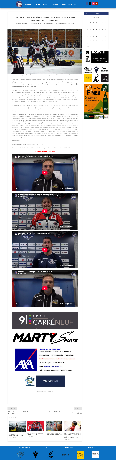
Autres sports (66, 4)
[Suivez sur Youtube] (96, 3)
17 (87, 36)
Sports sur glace (69, 23)
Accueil (28, 4)
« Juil (87, 46)
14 (99, 33)
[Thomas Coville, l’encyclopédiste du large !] (17, 426)
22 (102, 36)
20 (96, 36)
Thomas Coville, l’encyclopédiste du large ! (16, 434)
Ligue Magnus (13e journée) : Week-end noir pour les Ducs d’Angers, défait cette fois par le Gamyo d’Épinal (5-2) (72, 435)
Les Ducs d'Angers (60, 23)
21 (99, 36)
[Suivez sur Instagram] (93, 3)
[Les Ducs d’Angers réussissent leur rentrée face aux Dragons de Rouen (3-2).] (44, 51)
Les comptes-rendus (49, 23)
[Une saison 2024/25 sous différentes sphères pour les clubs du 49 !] (54, 426)
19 (93, 36)
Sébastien (24, 23)
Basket (45, 4)
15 (102, 33)
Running (55, 4)
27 (96, 40)
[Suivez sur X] (90, 3)
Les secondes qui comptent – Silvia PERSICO (35, 433)
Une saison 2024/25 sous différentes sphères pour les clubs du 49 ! (54, 434)
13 (96, 33)
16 (105, 33)
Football (36, 4)
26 (93, 40)
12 (93, 33)
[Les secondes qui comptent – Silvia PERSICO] (35, 426)
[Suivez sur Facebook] (87, 3)
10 (87, 33)
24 (87, 40)
